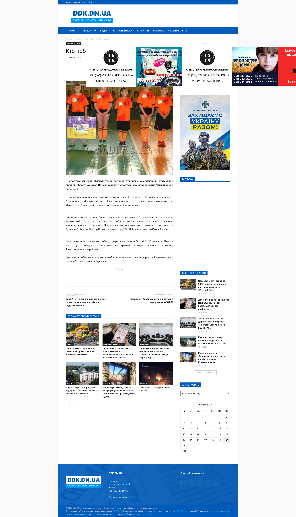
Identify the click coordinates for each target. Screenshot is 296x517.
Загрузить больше (204, 372)
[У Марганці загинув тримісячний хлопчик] (156, 373)
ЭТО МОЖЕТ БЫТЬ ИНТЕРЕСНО (84, 316)
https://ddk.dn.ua (150, 514)
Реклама (158, 30)
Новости (73, 30)
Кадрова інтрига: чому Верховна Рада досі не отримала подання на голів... (213, 340)
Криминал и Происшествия (113, 344)
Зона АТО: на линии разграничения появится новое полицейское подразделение (86, 302)
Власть (69, 383)
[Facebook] (207, 2)
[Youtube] (228, 2)
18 (191, 434)
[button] (226, 30)
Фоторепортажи (122, 30)
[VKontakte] (223, 2)
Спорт (77, 43)
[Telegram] (212, 2)
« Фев (183, 451)
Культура (70, 344)
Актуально (89, 30)
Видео (104, 30)
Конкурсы (143, 30)
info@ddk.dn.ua (135, 497)
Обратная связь (177, 30)
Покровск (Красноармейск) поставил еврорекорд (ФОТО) (151, 301)
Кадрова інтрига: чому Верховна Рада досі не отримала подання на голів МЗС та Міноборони (82, 390)
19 (198, 434)
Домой (69, 39)
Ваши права (145, 344)
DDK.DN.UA (117, 511)
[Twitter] (218, 2)
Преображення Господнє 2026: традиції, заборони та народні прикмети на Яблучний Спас (81, 351)
